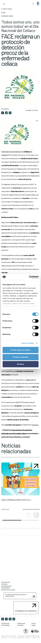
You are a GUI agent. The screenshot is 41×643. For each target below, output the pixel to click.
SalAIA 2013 (30, 380)
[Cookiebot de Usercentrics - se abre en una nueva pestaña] (29, 277)
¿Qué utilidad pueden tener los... (16, 499)
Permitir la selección (20, 357)
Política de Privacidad (5, 624)
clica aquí (35, 425)
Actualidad (5, 588)
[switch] (35, 321)
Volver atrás (7, 9)
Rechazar (20, 364)
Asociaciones (6, 586)
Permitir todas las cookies (20, 350)
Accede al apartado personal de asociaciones (15, 595)
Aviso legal (33, 624)
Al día (3, 12)
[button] (20, 487)
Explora (4, 584)
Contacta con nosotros (26, 610)
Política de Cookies (21, 624)
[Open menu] (4, 3)
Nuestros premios (8, 590)
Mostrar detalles (28, 343)
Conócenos (5, 582)
